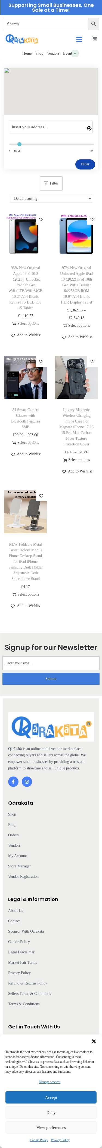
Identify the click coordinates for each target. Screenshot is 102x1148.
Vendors (53, 53)
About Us (15, 911)
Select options (28, 324)
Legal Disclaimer (21, 952)
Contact (14, 921)
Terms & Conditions (23, 1004)
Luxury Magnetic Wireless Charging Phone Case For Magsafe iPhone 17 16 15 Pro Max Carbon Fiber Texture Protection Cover (76, 427)
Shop (39, 53)
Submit (51, 679)
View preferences (51, 1127)
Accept (51, 1097)
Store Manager (19, 866)
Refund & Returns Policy (27, 983)
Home (27, 53)
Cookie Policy (39, 1140)
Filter (85, 164)
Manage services (49, 1082)
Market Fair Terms (22, 962)
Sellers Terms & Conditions (29, 994)
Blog (12, 825)
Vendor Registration (23, 877)
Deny (51, 1112)
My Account (17, 856)
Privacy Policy (60, 1140)
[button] (94, 1041)
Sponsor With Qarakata (26, 931)
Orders (13, 835)
